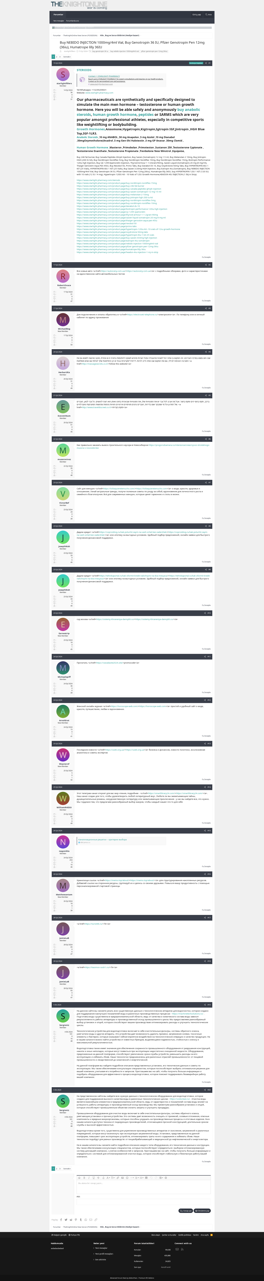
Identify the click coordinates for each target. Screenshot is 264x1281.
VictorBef (64, 502)
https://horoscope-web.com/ (124, 706)
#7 (210, 482)
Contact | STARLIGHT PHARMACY (104, 76)
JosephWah (64, 546)
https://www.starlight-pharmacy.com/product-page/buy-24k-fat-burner (110, 185)
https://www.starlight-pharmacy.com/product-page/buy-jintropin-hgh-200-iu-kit (115, 197)
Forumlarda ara (72, 20)
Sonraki (66, 56)
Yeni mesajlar (58, 20)
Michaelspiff (64, 676)
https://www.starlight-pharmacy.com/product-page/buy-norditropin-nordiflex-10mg (117, 203)
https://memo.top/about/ (117, 880)
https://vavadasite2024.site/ (109, 662)
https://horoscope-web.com (152, 706)
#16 (209, 874)
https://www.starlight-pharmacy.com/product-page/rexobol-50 (107, 223)
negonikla (64, 851)
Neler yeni (99, 1243)
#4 (210, 352)
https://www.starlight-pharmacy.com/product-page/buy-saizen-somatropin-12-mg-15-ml (119, 191)
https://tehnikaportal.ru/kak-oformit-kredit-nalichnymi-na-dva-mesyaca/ (133, 575)
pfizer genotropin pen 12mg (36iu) (154, 51)
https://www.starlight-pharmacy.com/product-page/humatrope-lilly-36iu (111, 249)
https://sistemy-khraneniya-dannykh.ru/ (115, 619)
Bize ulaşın (156, 1235)
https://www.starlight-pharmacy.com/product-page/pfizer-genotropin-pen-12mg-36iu (117, 246)
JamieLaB (64, 938)
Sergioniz (64, 1025)
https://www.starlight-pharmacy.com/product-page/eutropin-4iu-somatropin (113, 240)
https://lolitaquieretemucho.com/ (119, 488)
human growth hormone (115, 114)
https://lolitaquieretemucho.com (151, 488)
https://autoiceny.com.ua (138, 271)
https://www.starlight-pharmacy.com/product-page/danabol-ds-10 (108, 206)
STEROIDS (84, 70)
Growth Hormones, (91, 129)
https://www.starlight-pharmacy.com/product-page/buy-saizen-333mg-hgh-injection (117, 237)
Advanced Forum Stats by (132, 1278)
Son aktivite (100, 1259)
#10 (209, 613)
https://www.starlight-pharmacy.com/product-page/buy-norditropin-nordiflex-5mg (116, 200)
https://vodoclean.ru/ (180, 1098)
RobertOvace (64, 285)
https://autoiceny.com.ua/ (113, 271)
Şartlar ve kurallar (169, 1235)
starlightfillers (69, 51)
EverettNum (64, 415)
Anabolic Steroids (87, 137)
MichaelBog (64, 328)
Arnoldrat (64, 720)
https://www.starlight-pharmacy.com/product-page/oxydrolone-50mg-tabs (112, 232)
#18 (209, 961)
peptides (146, 114)
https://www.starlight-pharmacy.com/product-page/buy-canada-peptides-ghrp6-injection (119, 188)
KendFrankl (165, 1267)
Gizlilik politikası (184, 1235)
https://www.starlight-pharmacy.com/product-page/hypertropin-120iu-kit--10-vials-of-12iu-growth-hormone (128, 229)
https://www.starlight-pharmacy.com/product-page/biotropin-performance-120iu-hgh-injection (122, 209)
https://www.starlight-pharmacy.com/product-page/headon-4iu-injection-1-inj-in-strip (117, 252)
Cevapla (207, 257)
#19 (209, 1005)
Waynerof (64, 763)
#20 (209, 1090)
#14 (209, 787)
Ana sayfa (205, 1235)
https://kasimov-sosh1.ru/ (97, 967)
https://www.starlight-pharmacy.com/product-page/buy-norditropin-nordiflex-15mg (117, 183)
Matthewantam (64, 894)
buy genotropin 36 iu (100, 51)
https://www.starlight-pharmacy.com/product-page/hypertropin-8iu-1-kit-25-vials (115, 234)
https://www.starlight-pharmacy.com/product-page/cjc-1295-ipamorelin (111, 211)
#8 (210, 526)
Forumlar (58, 14)
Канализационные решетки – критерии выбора (102, 839)
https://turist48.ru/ (94, 923)
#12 (209, 700)
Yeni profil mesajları (104, 1254)
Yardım (196, 1235)
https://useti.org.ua (135, 749)
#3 (210, 308)
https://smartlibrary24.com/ (161, 793)
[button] (79, 1178)
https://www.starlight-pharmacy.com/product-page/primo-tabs (107, 226)
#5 (210, 395)
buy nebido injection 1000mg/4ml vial (124, 51)
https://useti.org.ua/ (114, 749)
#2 (210, 265)
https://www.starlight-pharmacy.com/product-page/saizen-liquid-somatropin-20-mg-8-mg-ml (121, 217)
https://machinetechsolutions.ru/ (187, 1013)
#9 (210, 569)
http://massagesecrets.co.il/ (95, 363)
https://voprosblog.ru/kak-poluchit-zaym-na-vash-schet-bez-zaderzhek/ (133, 532)
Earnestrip (64, 633)
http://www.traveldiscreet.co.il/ (96, 407)
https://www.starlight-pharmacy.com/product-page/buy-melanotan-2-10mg (113, 194)
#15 (209, 830)
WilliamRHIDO (64, 807)
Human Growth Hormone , (93, 147)
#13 (209, 743)
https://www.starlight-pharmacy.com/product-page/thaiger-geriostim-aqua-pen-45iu (117, 220)
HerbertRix (64, 372)
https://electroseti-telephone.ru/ (142, 314)
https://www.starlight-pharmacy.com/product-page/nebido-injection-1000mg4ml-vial (117, 243)
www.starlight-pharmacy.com (99, 92)
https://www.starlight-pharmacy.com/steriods (98, 180)
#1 (210, 63)
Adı (78, 1196)
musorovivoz (64, 459)
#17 (209, 917)
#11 (209, 656)
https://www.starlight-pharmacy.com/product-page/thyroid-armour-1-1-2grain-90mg (117, 214)
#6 (210, 439)
